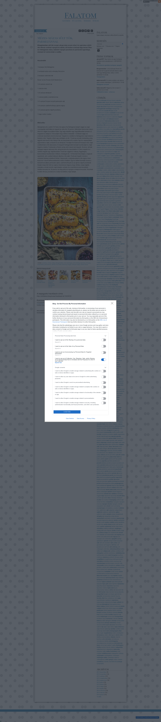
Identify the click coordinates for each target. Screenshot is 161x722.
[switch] (103, 340)
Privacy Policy (91, 418)
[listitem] (80, 336)
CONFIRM (67, 412)
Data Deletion (70, 418)
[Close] (113, 304)
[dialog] (80, 361)
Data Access (80, 418)
